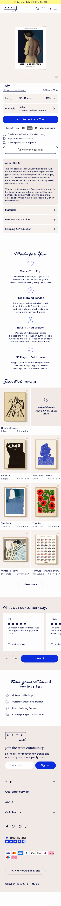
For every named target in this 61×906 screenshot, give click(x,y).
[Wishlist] (43, 9)
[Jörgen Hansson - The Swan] (15, 502)
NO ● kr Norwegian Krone (25, 870)
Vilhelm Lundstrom (14, 90)
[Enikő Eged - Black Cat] (15, 454)
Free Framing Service (17, 219)
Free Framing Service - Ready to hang (26, 134)
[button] (56, 9)
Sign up (45, 765)
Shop (8, 781)
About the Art (13, 163)
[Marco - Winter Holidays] (15, 549)
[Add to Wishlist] (56, 77)
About (9, 802)
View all (40, 658)
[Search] (37, 9)
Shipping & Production (18, 229)
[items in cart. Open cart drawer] (49, 9)
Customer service (17, 792)
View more (30, 584)
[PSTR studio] (10, 8)
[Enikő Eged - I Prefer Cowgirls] (15, 406)
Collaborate (13, 812)
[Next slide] (16, 658)
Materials (10, 210)
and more (50, 128)
